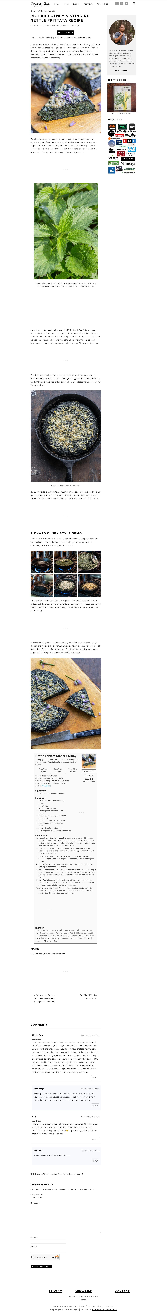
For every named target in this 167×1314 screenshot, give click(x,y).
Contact (122, 1291)
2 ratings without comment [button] (70, 1174)
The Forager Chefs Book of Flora (122, 114)
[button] (85, 779)
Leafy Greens (41, 11)
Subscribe (83, 1291)
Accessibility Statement (104, 1310)
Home (56, 4)
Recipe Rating (37, 1194)
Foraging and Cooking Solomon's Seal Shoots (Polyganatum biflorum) (44, 998)
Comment (36, 1203)
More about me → (122, 71)
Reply (95, 1078)
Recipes (76, 4)
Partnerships (102, 4)
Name (34, 1237)
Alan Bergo (46, 786)
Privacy (55, 1291)
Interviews (88, 4)
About (66, 4)
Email (34, 1246)
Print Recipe (90, 771)
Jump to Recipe (66, 32)
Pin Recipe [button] (88, 775)
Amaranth (51, 11)
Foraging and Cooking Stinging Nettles (48, 954)
